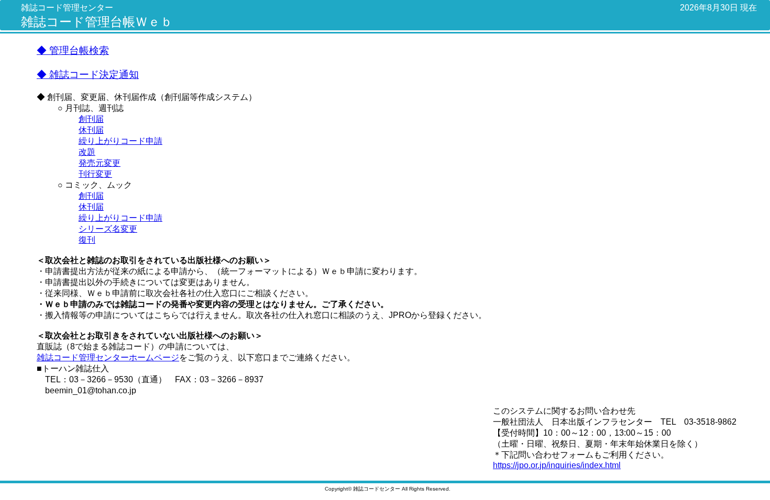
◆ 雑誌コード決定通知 (88, 74)
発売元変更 (99, 162)
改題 (87, 151)
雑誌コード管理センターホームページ (108, 357)
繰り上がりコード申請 (120, 141)
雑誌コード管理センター (67, 7)
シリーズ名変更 (108, 228)
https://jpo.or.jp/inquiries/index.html (557, 465)
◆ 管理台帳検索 (73, 50)
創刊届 (91, 119)
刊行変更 (95, 173)
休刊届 (91, 130)
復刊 (87, 239)
